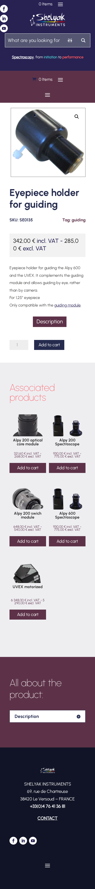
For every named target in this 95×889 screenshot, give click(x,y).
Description (50, 321)
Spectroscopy (23, 57)
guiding (79, 219)
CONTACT (47, 818)
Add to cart (49, 344)
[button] (76, 116)
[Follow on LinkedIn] (4, 18)
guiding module (67, 305)
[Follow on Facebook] (4, 9)
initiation (50, 57)
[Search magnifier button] (83, 40)
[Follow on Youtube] (4, 28)
